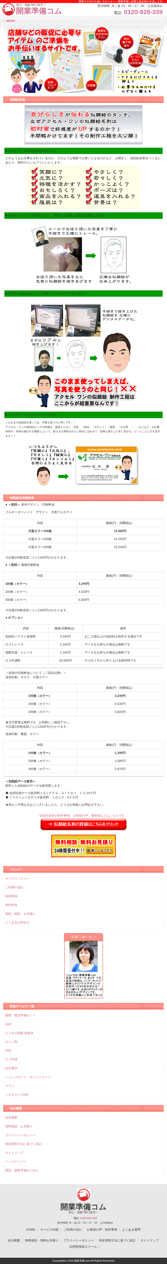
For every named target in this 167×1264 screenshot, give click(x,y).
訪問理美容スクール (83, 1246)
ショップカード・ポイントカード (28, 1077)
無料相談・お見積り (19, 1126)
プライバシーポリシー (20, 1135)
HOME (30, 1229)
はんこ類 (11, 1041)
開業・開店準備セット (20, 1015)
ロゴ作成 (11, 1059)
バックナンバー (16, 1161)
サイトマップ (14, 1152)
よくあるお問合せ (17, 922)
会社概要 (11, 1117)
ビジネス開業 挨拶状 (19, 1033)
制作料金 (11, 905)
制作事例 (11, 896)
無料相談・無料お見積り (41, 1240)
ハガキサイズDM (16, 1094)
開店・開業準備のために (22, 1170)
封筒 (8, 1050)
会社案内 (11, 1068)
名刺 (8, 1024)
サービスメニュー (17, 878)
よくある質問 (131, 1229)
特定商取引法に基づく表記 (23, 1144)
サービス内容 (49, 1229)
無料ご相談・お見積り (20, 913)
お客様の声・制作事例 (102, 1229)
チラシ (9, 1085)
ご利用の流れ (14, 887)
